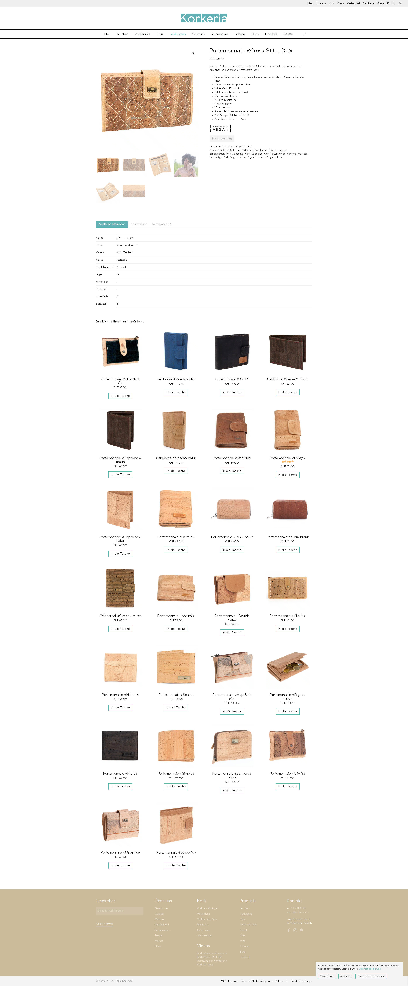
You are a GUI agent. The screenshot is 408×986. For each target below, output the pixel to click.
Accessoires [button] (219, 34)
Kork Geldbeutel (235, 154)
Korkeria (291, 154)
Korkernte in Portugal (209, 957)
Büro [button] (255, 34)
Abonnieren (104, 924)
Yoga (242, 941)
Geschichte (161, 908)
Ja (117, 274)
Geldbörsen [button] (177, 34)
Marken (159, 919)
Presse (158, 935)
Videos (340, 3)
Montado (303, 154)
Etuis (242, 919)
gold (127, 245)
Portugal (121, 267)
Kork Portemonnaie (275, 154)
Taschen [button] (122, 34)
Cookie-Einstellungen (301, 981)
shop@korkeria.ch (297, 912)
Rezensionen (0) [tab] (161, 224)
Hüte (242, 935)
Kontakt (391, 3)
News (310, 3)
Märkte (380, 3)
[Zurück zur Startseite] (204, 18)
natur (134, 245)
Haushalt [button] (271, 34)
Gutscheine (368, 3)
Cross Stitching (231, 150)
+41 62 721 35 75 (296, 908)
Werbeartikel (353, 3)
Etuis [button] (160, 34)
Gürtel (243, 930)
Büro (242, 952)
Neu (107, 34)
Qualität (159, 914)
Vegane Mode (238, 157)
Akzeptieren (327, 976)
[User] (400, 3)
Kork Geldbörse (253, 154)
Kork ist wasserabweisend (212, 953)
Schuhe (244, 946)
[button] (304, 34)
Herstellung (203, 914)
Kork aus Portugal (207, 908)
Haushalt (245, 957)
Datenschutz (281, 981)
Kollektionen (261, 150)
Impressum (233, 981)
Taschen (244, 908)
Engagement (162, 925)
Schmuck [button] (198, 34)
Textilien (127, 252)
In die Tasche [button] (120, 396)
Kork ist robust (205, 965)
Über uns (321, 3)
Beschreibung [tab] (139, 224)
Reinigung (202, 925)
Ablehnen (345, 976)
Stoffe (288, 34)
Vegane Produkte (256, 157)
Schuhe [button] (240, 34)
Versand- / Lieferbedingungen (257, 981)
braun (119, 245)
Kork (331, 3)
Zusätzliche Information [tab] (111, 224)
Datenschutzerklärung (370, 969)
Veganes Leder (275, 157)
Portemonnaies (278, 150)
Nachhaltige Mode (219, 157)
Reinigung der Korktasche (212, 961)
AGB (223, 981)
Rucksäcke (142, 34)
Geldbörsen (247, 150)
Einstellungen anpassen (371, 976)
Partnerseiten (162, 930)
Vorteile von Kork (207, 919)
